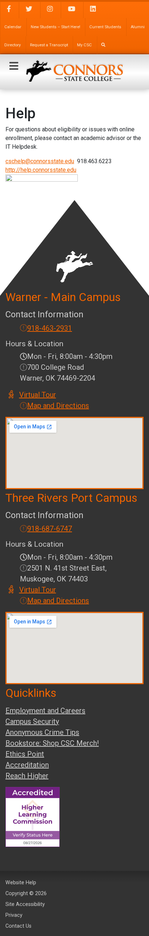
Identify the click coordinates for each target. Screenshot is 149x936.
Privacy (13, 915)
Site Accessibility (25, 904)
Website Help (20, 883)
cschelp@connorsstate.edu (39, 161)
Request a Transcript (49, 45)
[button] (13, 66)
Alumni (138, 27)
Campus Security (32, 721)
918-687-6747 (49, 528)
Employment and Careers (45, 710)
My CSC (84, 45)
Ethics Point (24, 754)
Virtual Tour (38, 394)
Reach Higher (26, 775)
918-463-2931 (49, 328)
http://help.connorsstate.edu (40, 169)
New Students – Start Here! (55, 27)
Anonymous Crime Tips (42, 732)
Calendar (12, 27)
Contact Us (18, 926)
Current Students (105, 27)
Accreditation (27, 765)
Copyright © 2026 (26, 893)
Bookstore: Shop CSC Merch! (52, 743)
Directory (12, 45)
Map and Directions (58, 405)
